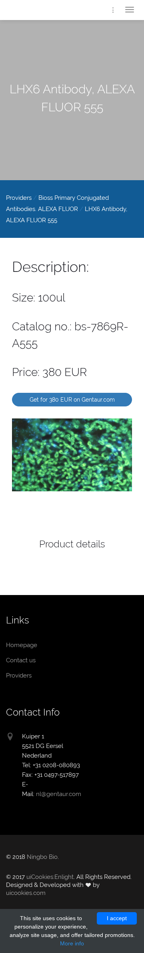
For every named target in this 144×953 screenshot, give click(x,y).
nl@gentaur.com (58, 794)
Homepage (38, 11)
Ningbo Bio (42, 857)
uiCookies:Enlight (50, 877)
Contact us (21, 660)
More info (72, 943)
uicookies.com (26, 893)
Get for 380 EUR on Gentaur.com (72, 399)
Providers (19, 197)
